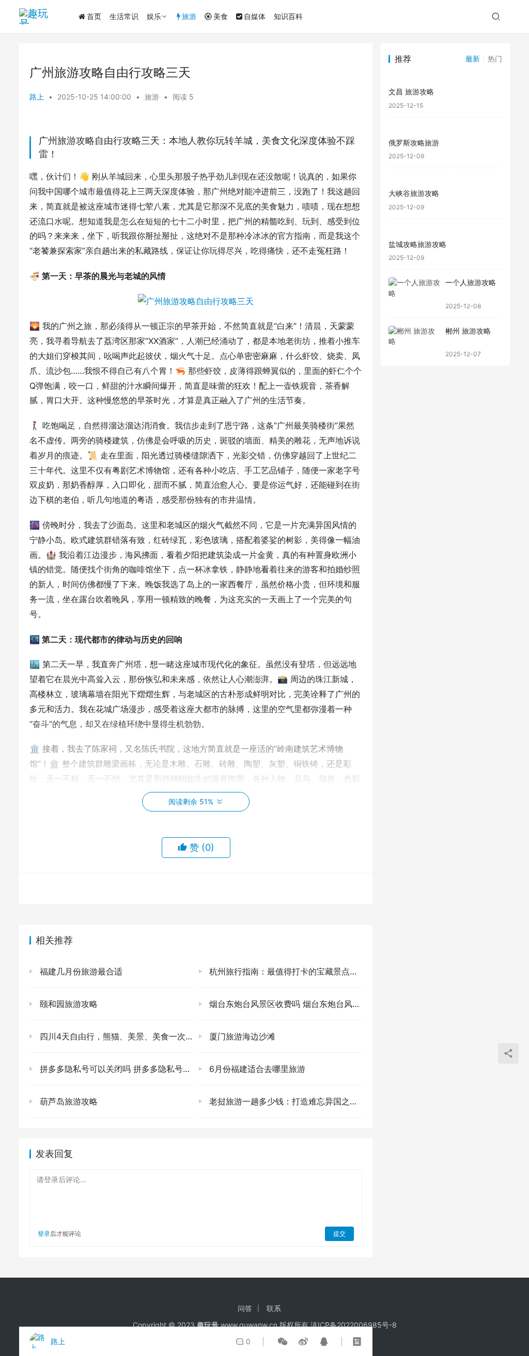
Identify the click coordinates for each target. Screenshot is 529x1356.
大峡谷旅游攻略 (413, 193)
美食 (220, 16)
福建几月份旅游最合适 (79, 971)
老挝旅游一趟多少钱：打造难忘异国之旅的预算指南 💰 (284, 1101)
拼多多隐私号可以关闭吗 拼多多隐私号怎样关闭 (114, 1069)
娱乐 (154, 16)
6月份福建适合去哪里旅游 (256, 1069)
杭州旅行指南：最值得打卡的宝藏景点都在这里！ (284, 971)
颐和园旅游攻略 (67, 1004)
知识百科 (288, 16)
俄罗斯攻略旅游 (413, 142)
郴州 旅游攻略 (468, 330)
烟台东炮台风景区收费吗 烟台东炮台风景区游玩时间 (284, 1004)
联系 (274, 1308)
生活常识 (124, 16)
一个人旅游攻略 (470, 282)
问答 (245, 1308)
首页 (94, 16)
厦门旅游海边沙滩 (241, 1036)
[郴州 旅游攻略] (414, 342)
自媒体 (255, 16)
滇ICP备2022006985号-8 (353, 1324)
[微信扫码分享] (282, 1341)
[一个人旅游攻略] (414, 293)
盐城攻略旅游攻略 (417, 244)
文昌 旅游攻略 (411, 91)
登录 (44, 1233)
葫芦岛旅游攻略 (67, 1101)
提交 (339, 1233)
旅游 (189, 16)
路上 (36, 96)
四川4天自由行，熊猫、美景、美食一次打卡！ (114, 1036)
